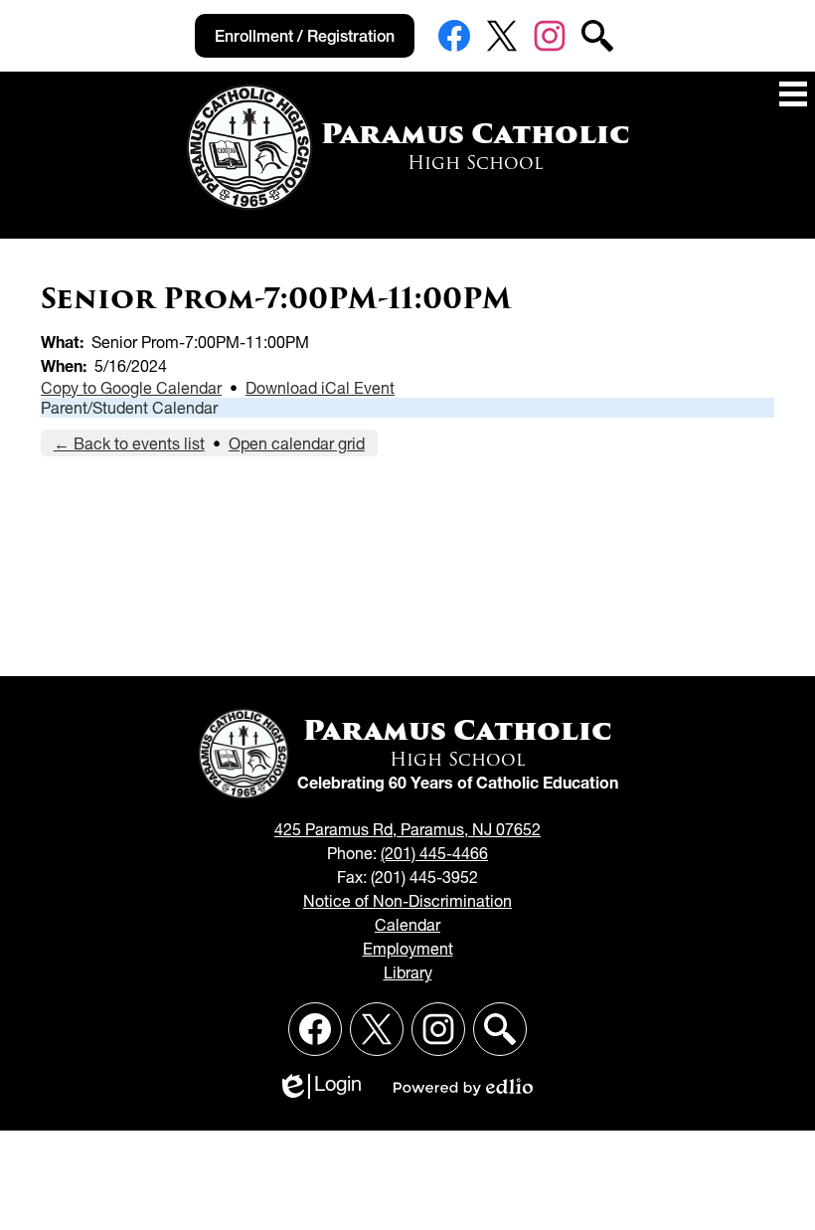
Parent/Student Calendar (129, 408)
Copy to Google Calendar (131, 388)
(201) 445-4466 (434, 853)
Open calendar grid (297, 443)
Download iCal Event (320, 388)
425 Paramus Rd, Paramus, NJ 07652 (407, 829)
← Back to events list (129, 443)
